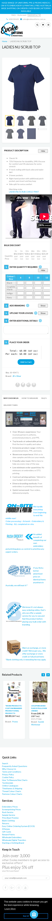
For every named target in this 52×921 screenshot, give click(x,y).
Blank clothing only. (26, 659)
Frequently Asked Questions (14, 766)
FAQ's (14, 15)
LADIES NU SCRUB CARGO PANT (24, 192)
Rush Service (7, 812)
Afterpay (6, 829)
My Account (21, 15)
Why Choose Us (10, 398)
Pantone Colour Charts (12, 794)
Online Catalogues (10, 785)
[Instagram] (18, 887)
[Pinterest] (12, 887)
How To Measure (30, 398)
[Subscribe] (46, 878)
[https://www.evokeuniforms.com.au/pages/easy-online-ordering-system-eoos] (26, 419)
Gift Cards (6, 832)
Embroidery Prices (10, 806)
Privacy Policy (8, 774)
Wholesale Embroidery (11, 837)
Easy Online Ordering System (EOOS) (18, 826)
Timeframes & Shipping (12, 788)
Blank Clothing (8, 820)
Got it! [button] (26, 916)
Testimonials (7, 783)
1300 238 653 (14, 19)
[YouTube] (25, 887)
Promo (14, 721)
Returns (5, 823)
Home (4, 41)
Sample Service (8, 815)
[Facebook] (5, 887)
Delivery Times (10, 405)
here (15, 367)
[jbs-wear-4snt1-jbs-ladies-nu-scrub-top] (26, 87)
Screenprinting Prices (11, 809)
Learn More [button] (10, 909)
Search (5, 763)
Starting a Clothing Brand (13, 843)
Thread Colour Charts (11, 791)
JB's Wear (16, 376)
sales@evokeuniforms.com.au (34, 19)
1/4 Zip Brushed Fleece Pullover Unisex (38, 708)
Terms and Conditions (11, 772)
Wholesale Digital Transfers (14, 840)
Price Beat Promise (10, 818)
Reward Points (8, 834)
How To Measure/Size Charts (14, 780)
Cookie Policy (8, 777)
